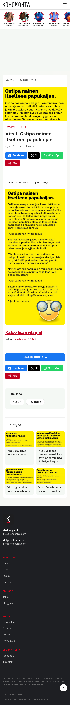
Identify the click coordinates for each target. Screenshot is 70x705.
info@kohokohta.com (14, 534)
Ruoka (6, 575)
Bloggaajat (8, 603)
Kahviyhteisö (9, 622)
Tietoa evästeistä (40, 699)
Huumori (23, 79)
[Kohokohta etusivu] (16, 4)
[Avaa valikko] (64, 4)
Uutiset (6, 563)
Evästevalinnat (9, 699)
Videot (6, 569)
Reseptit (7, 634)
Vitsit (34, 79)
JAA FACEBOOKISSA (35, 357)
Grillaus (7, 628)
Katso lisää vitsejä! (23, 332)
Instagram (8, 662)
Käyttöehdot (24, 699)
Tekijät (6, 597)
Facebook (8, 655)
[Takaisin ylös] (63, 687)
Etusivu (9, 79)
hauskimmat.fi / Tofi (25, 339)
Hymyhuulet (9, 640)
